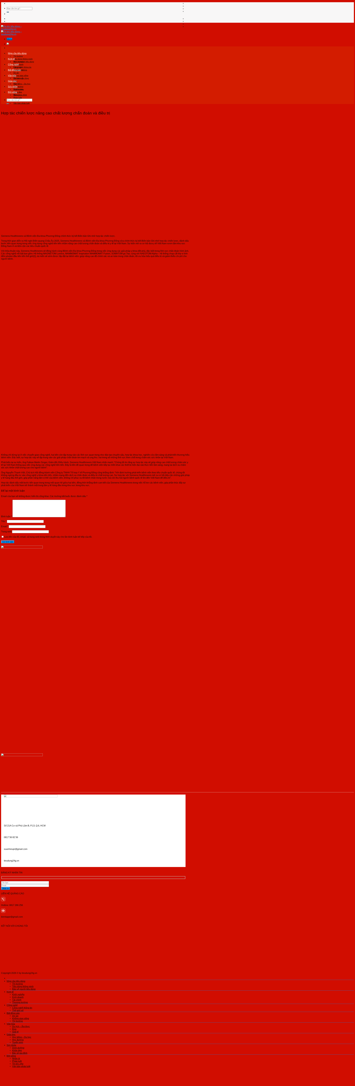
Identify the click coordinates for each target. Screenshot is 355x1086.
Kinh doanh (18, 997)
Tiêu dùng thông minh (23, 59)
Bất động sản (14, 70)
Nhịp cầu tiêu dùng (17, 53)
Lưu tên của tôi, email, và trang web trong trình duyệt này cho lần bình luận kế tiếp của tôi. (48, 537)
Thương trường (20, 1002)
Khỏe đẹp (17, 1050)
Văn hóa (12, 75)
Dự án (16, 73)
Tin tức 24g (17, 1063)
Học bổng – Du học (21, 84)
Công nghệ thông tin (22, 67)
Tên (3, 521)
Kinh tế (11, 59)
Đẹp (14, 1029)
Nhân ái (16, 95)
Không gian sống (20, 75)
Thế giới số (17, 1010)
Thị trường (18, 56)
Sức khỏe (12, 86)
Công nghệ (13, 64)
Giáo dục (12, 81)
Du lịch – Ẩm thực (21, 78)
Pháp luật (17, 98)
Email (4, 526)
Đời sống (12, 92)
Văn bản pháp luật (21, 103)
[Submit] (8, 103)
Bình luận (6, 516)
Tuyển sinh (17, 1042)
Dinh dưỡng (18, 89)
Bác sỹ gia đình (19, 1053)
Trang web (6, 531)
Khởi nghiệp (18, 62)
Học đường (18, 1039)
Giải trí (15, 1031)
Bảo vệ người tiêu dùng (24, 989)
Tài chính (16, 999)
